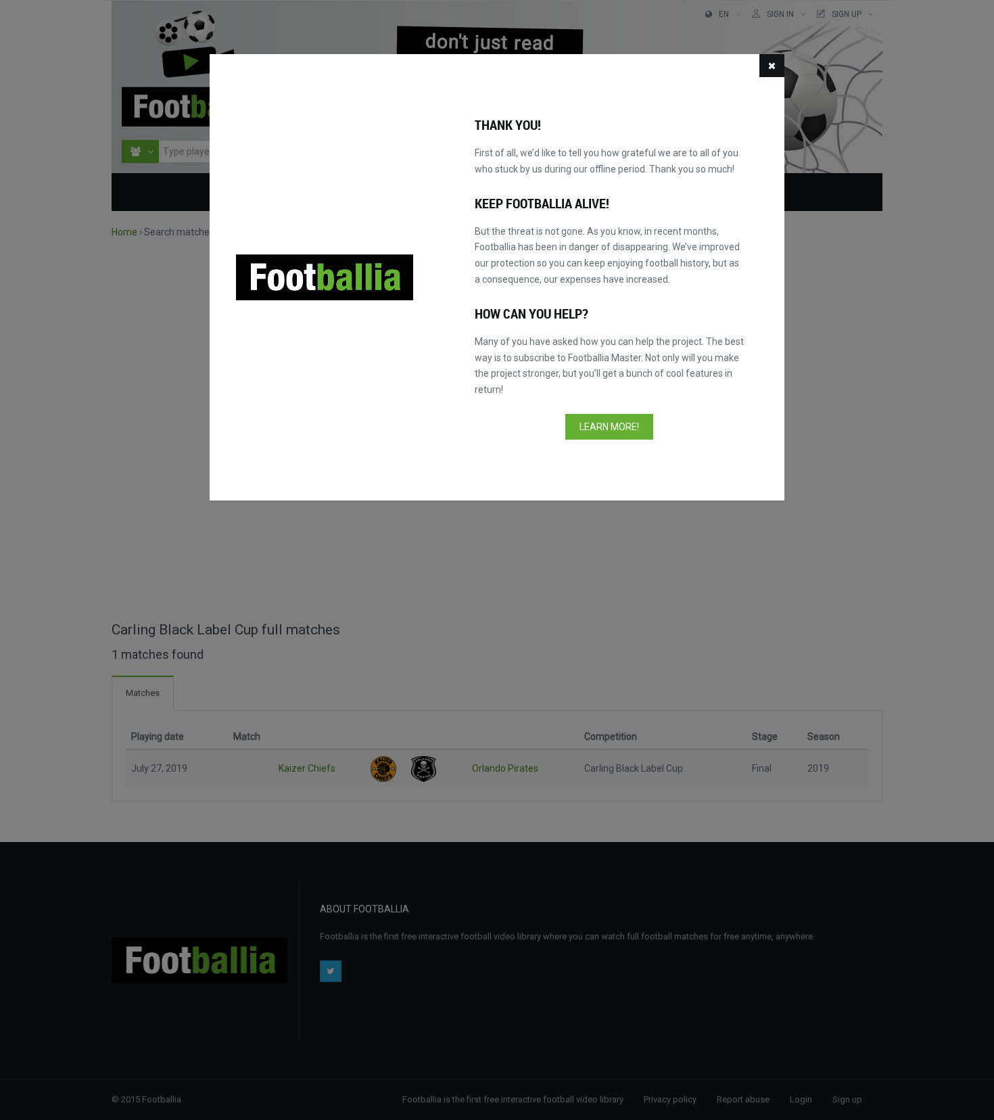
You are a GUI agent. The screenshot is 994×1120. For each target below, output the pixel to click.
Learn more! (609, 426)
